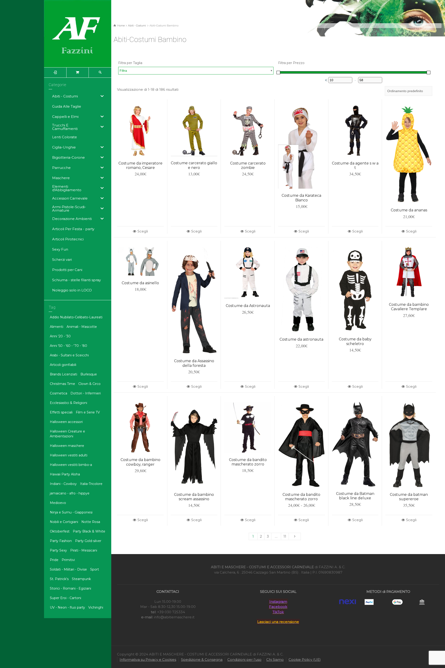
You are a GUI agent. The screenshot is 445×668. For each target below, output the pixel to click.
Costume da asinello (140, 283)
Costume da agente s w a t (355, 165)
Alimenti (56, 327)
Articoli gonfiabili (63, 365)
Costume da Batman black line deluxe (355, 495)
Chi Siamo (275, 659)
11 (284, 536)
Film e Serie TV (88, 412)
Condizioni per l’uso (244, 659)
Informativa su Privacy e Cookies (148, 659)
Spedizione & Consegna (201, 659)
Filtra (123, 70)
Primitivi (68, 560)
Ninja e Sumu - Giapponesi (71, 512)
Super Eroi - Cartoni (65, 598)
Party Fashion (61, 541)
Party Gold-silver (88, 541)
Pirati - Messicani (83, 550)
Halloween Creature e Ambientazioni (67, 433)
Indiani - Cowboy (63, 484)
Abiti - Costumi (137, 25)
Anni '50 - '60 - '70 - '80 (68, 346)
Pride (54, 560)
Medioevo (58, 503)
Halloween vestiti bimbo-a (71, 465)
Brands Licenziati (63, 374)
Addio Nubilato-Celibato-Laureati (76, 317)
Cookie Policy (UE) (305, 659)
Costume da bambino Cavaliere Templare (409, 306)
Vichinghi (95, 607)
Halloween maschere (67, 446)
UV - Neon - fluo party (67, 607)
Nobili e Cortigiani (64, 522)
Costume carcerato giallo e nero (194, 165)
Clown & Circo (89, 384)
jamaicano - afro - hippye (69, 493)
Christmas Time (62, 384)
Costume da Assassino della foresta (194, 363)
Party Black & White (89, 531)
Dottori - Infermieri (85, 393)
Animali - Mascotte (82, 327)
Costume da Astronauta (248, 305)
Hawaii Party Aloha (65, 474)
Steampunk (81, 579)
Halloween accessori (66, 422)
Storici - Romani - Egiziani (70, 588)
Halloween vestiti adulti (68, 455)
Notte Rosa (90, 522)
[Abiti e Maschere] (77, 33)
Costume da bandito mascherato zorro (248, 462)
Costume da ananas (409, 210)
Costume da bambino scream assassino (194, 496)
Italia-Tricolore (91, 484)
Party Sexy (58, 550)
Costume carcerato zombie (248, 165)
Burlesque (88, 374)
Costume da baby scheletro (355, 341)
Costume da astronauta (301, 339)
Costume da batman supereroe (409, 496)
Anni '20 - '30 (60, 336)
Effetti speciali (61, 412)
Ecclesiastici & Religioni (68, 403)
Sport (94, 569)
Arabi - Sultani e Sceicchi (69, 355)
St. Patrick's (59, 579)
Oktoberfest (60, 531)
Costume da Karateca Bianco (301, 197)
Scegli (142, 231)
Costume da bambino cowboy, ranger (140, 462)
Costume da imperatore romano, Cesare (140, 165)
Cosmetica (58, 393)
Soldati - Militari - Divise (68, 569)
